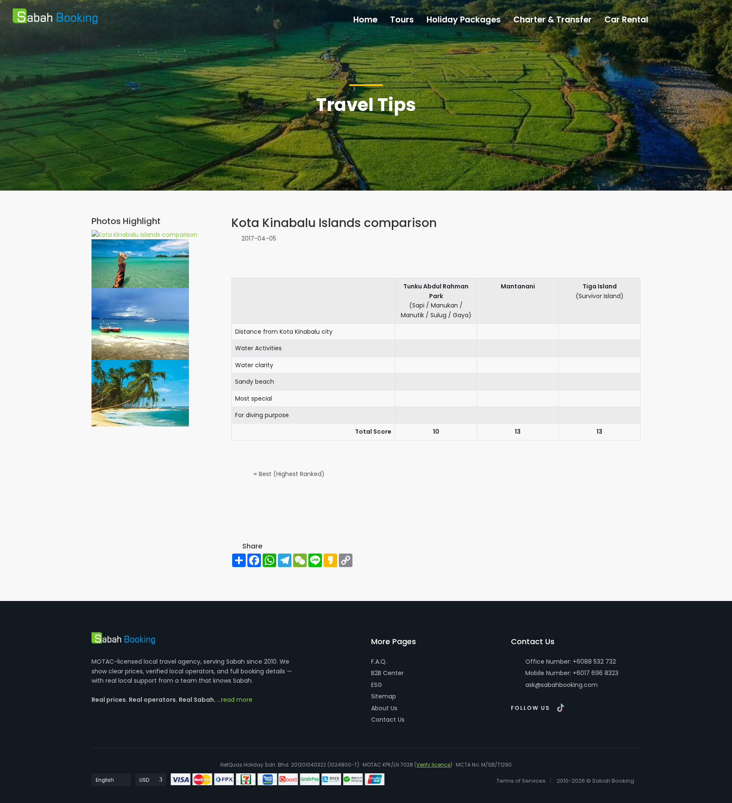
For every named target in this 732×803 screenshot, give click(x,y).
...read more (234, 699)
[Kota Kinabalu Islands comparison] (144, 234)
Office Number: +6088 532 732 (570, 661)
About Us (384, 708)
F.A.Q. (379, 661)
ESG (376, 685)
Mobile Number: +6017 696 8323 (571, 673)
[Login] (672, 17)
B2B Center (387, 673)
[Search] (707, 17)
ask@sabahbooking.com (561, 685)
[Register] (690, 17)
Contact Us (388, 719)
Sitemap (383, 696)
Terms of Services (521, 781)
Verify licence (433, 764)
